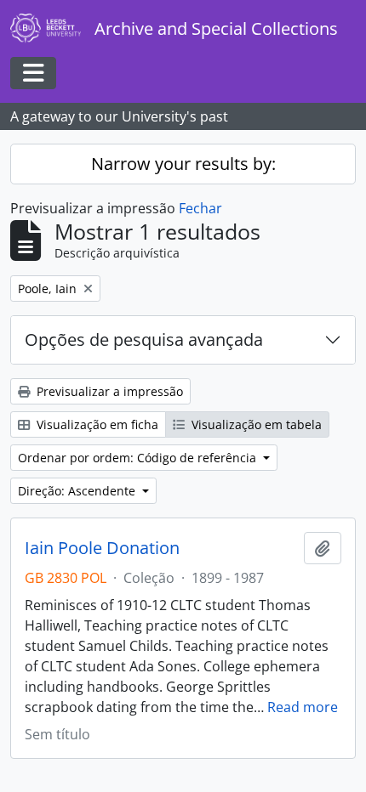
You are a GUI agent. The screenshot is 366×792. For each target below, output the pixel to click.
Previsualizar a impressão (108, 391)
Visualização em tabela (255, 424)
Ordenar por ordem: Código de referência (139, 458)
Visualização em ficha (95, 424)
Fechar (200, 208)
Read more (302, 707)
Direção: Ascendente (78, 491)
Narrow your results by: (183, 163)
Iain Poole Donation (102, 548)
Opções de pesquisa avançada (144, 339)
